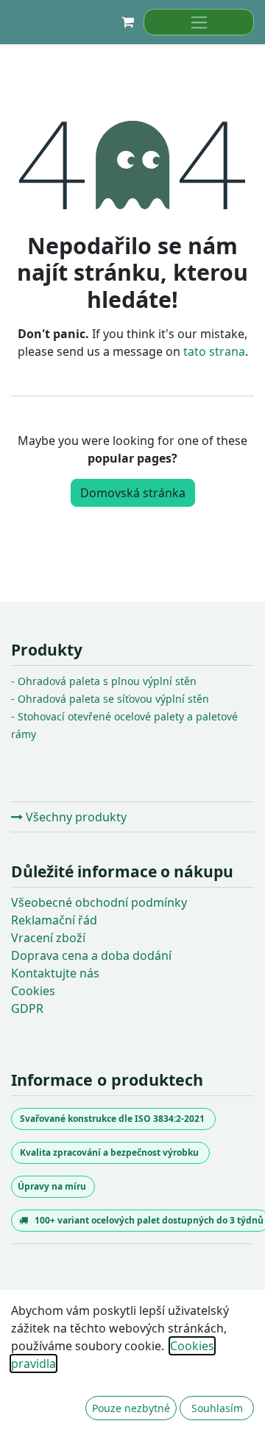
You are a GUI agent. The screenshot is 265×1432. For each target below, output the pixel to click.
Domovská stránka (133, 493)
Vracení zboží (48, 938)
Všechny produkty (75, 817)
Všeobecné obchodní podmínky (99, 902)
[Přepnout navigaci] (199, 22)
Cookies (33, 991)
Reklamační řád (54, 920)
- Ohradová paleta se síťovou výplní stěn (110, 699)
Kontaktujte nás (55, 973)
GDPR (27, 1008)
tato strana (214, 351)
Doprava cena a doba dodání (91, 955)
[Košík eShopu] (127, 22)
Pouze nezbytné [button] (131, 1408)
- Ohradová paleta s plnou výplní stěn (104, 681)
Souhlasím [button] (217, 1408)
